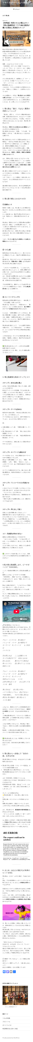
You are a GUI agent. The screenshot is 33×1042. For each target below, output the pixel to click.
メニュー (17, 9)
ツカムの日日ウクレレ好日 (15, 2)
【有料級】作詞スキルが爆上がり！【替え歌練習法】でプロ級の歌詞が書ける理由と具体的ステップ (16, 25)
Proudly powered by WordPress (11, 1038)
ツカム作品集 (6, 1018)
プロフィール (6, 1021)
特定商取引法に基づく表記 (10, 1028)
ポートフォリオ (7, 1025)
